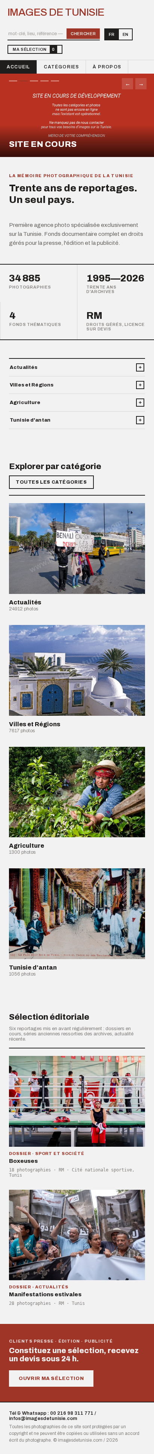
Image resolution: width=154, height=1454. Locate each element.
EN (125, 34)
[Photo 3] (34, 80)
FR (111, 34)
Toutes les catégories (51, 482)
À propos (107, 67)
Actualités (23, 367)
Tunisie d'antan (30, 420)
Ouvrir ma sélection (51, 1378)
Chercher (83, 33)
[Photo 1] (13, 80)
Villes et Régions (31, 385)
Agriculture (25, 402)
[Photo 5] (55, 80)
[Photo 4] (44, 80)
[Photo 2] (23, 80)
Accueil (18, 67)
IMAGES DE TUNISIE (55, 12)
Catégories (61, 67)
